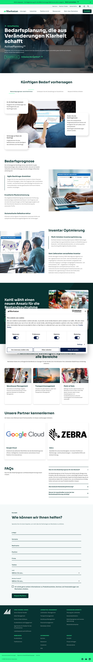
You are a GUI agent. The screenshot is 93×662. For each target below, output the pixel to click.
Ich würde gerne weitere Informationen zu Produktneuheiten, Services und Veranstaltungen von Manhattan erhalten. (47, 588)
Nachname (15, 545)
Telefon (14, 565)
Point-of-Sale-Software (20, 619)
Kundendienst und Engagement (23, 622)
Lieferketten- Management (48, 612)
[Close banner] (85, 311)
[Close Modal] (90, 2)
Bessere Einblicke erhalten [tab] (75, 91)
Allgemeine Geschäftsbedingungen (26, 655)
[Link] (82, 659)
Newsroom (43, 641)
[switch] (36, 337)
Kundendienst (18, 638)
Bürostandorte (71, 645)
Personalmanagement (46, 622)
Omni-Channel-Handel (20, 612)
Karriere (42, 638)
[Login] (84, 6)
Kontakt (69, 638)
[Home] (11, 11)
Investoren (43, 645)
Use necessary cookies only (20, 350)
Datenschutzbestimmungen (9, 655)
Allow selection (46, 350)
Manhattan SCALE (45, 626)
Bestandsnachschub (72, 624)
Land (13, 570)
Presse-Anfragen (71, 641)
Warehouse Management (47, 619)
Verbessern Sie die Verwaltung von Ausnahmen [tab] (50, 91)
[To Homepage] (7, 611)
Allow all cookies (73, 350)
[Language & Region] (80, 6)
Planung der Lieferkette (73, 612)
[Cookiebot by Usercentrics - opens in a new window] (73, 311)
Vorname (15, 539)
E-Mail (14, 533)
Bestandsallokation (72, 616)
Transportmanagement (47, 616)
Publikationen (18, 641)
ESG (41, 648)
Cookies (38, 655)
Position (14, 552)
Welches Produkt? (16, 578)
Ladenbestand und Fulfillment (22, 631)
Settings (80, 344)
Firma (14, 558)
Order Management (19, 616)
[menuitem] (23, 11)
